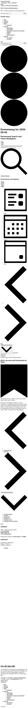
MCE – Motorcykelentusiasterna (18, 677)
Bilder (5, 23)
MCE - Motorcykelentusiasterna (9, 8)
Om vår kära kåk (8, 666)
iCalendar (6, 515)
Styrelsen (9, 39)
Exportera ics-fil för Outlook (11, 521)
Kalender (6, 22)
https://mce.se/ (4, 680)
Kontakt (6, 36)
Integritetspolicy (11, 35)
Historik (9, 32)
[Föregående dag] (15, 303)
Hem (5, 19)
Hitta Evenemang (5, 176)
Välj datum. (16, 352)
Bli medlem (10, 37)
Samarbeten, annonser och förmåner (15, 30)
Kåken (8, 33)
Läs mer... (21, 409)
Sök (2, 41)
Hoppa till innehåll (5, 1)
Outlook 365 (7, 517)
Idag (2, 343)
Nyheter (6, 21)
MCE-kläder (10, 29)
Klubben (6, 26)
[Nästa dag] (15, 341)
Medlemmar (10, 28)
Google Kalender (8, 514)
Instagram (9, 25)
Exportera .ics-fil (8, 519)
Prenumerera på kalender (7, 492)
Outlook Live (7, 518)
